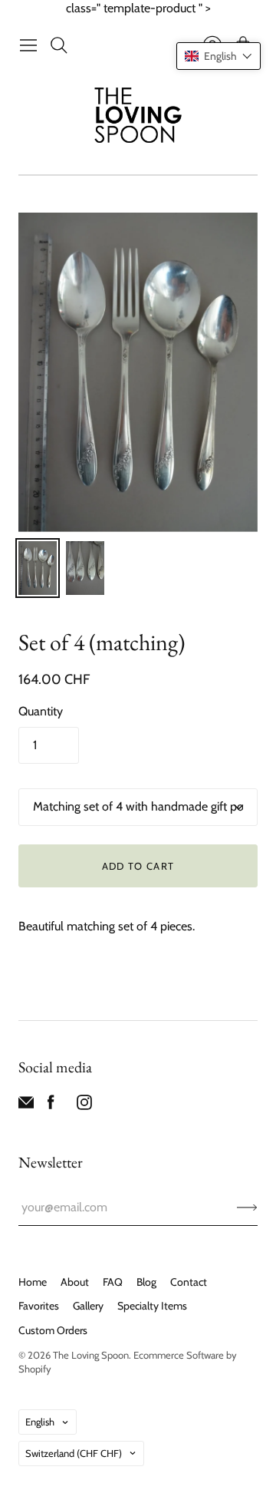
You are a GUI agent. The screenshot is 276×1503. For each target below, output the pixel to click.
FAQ (113, 1282)
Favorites (38, 1306)
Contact (188, 1282)
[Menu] (28, 45)
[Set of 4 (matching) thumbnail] (37, 568)
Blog (146, 1282)
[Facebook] (51, 1105)
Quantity (40, 711)
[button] (218, 56)
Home (32, 1282)
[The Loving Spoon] (138, 117)
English (39, 1421)
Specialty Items (152, 1306)
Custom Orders (52, 1330)
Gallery (88, 1306)
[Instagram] (84, 1105)
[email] (26, 1105)
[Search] (59, 45)
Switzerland (73, 1453)
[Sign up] (247, 1207)
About (75, 1282)
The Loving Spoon (91, 1355)
